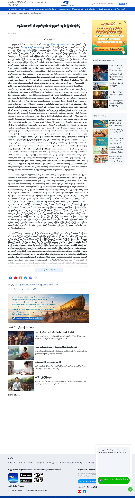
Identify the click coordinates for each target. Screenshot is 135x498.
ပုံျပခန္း (101, 9)
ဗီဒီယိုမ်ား (30, 9)
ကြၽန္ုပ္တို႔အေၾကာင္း (118, 9)
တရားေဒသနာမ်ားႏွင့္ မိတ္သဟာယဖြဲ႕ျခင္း (71, 9)
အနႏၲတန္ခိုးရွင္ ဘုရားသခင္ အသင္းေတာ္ (59, 44)
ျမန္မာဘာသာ (113, 3)
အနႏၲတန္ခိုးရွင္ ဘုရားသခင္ (32, 47)
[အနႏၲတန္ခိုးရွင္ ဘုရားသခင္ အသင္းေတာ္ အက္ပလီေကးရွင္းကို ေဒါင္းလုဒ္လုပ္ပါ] (13, 478)
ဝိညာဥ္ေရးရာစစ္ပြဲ (36, 13)
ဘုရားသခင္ (26, 50)
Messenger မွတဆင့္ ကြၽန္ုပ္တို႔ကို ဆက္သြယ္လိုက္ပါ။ (93, 481)
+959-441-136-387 (16, 490)
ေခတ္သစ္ (107, 9)
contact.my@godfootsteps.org (37, 490)
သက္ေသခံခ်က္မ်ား (90, 9)
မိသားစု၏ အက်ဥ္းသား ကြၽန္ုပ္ (27, 289)
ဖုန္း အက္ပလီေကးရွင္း (100, 3)
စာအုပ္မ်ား (21, 9)
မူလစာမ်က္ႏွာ (13, 9)
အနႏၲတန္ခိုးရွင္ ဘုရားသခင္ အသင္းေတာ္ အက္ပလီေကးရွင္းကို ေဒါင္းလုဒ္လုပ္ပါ (34, 470)
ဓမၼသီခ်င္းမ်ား (40, 9)
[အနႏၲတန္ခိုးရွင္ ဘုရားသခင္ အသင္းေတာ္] (67, 3)
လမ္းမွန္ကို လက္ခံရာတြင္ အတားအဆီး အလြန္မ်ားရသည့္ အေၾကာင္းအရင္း (36, 285)
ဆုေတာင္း (36, 202)
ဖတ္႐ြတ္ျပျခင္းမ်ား (50, 9)
